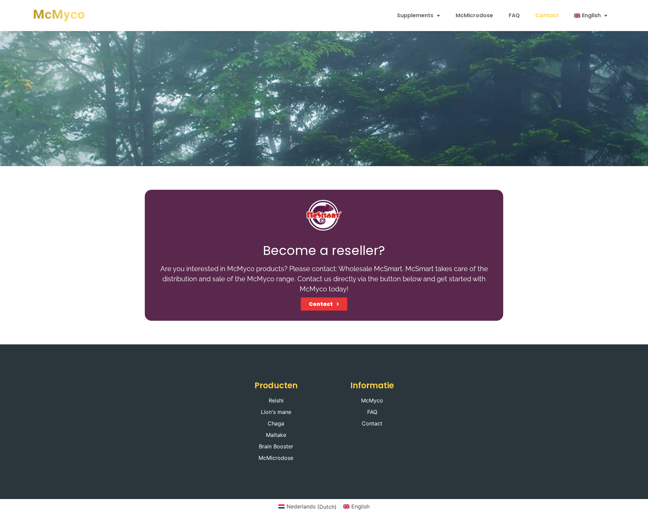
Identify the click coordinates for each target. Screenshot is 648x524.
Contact (547, 15)
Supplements (415, 15)
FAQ (514, 15)
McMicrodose (474, 15)
